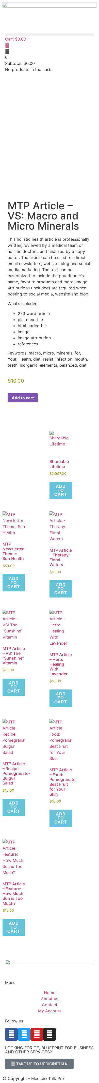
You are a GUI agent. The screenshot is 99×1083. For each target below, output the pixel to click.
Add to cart (23, 397)
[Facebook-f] (11, 1034)
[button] (49, 34)
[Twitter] (24, 1034)
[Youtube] (36, 1034)
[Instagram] (49, 1034)
